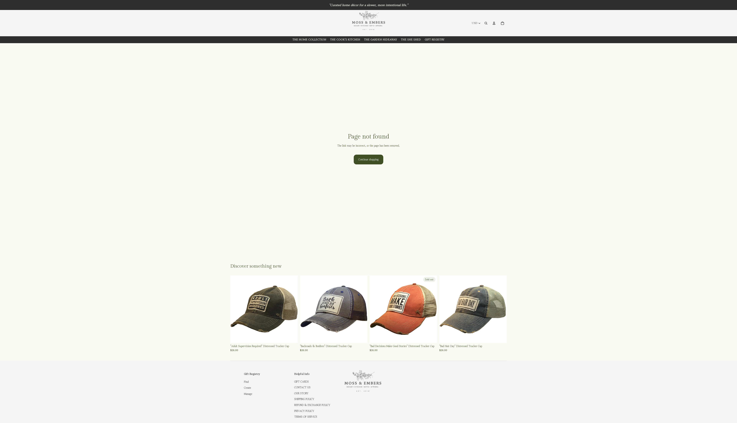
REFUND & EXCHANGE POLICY (312, 405)
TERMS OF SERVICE (305, 417)
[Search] (486, 23)
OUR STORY (301, 393)
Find (246, 382)
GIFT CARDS (301, 381)
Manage (248, 394)
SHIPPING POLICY (304, 399)
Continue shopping (368, 159)
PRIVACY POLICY (304, 411)
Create (247, 388)
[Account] (494, 23)
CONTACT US (302, 387)
